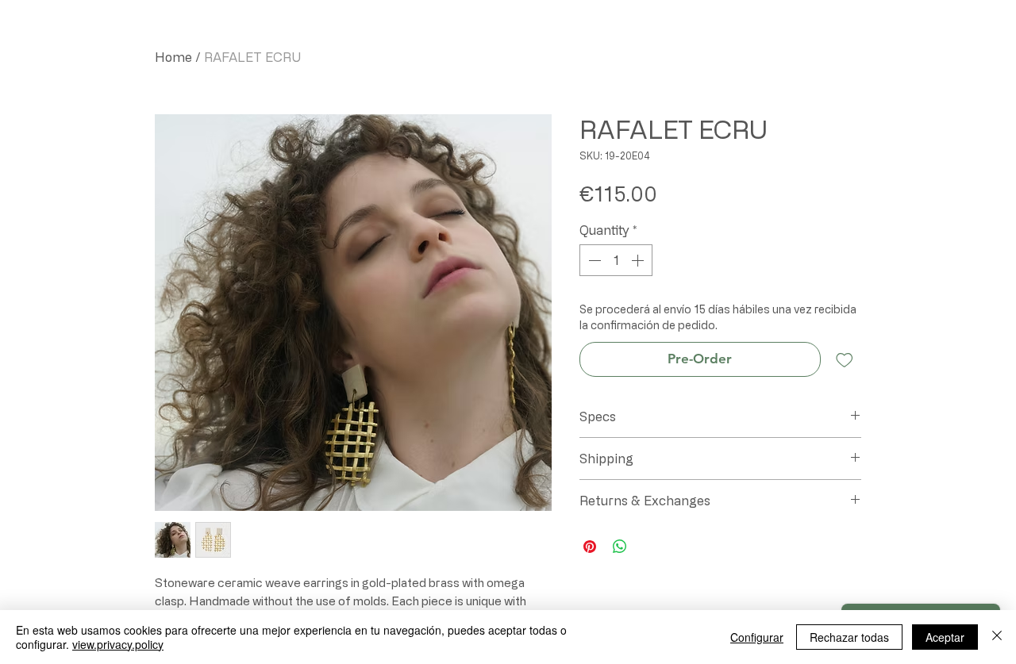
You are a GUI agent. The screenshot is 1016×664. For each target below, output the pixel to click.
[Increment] (639, 260)
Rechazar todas (849, 637)
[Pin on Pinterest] (589, 546)
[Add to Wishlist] (844, 359)
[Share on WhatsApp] (619, 546)
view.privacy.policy (118, 644)
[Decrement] (593, 260)
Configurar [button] (756, 637)
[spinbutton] (616, 260)
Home (173, 57)
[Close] (996, 637)
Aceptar (945, 637)
